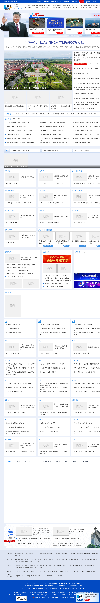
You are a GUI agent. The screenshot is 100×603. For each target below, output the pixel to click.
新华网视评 (8, 171)
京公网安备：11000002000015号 (43, 597)
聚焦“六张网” (56, 275)
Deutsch (75, 461)
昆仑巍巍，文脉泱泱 (12, 183)
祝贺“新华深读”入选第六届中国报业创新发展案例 (20, 142)
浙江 (41, 559)
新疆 (19, 561)
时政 (34, 5)
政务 (94, 5)
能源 (69, 7)
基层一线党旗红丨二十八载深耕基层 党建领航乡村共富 (25, 88)
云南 (85, 559)
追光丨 (8, 267)
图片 (92, 5)
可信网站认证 (71, 597)
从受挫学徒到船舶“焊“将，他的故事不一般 (51, 183)
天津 (19, 559)
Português (85, 461)
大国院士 (66, 278)
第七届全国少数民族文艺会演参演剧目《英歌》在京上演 (27, 445)
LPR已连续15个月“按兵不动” (14, 353)
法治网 (93, 571)
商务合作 (52, 588)
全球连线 (59, 5)
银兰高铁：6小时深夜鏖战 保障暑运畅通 (16, 166)
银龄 (56, 7)
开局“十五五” (47, 275)
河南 (56, 559)
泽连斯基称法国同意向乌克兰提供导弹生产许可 (86, 134)
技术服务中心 (57, 588)
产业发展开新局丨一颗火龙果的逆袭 (84, 412)
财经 (42, 5)
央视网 (36, 571)
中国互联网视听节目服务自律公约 (60, 597)
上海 (35, 559)
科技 (65, 5)
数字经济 (43, 7)
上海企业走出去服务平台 (36, 567)
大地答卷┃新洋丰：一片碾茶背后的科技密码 (18, 383)
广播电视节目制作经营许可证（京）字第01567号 (63, 592)
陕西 (91, 559)
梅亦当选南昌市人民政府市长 (14, 332)
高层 (32, 5)
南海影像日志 (58, 280)
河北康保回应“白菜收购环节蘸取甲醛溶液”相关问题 (54, 142)
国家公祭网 (77, 565)
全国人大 (23, 575)
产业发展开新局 (48, 280)
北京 (16, 559)
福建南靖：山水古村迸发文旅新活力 (84, 387)
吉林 (31, 559)
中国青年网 (42, 571)
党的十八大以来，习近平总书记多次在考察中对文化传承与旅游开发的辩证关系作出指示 (30, 47)
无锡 (34, 561)
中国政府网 (17, 565)
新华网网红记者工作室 (45, 230)
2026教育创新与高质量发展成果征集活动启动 (52, 328)
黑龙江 (27, 561)
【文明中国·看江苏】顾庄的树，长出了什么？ (52, 364)
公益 (84, 7)
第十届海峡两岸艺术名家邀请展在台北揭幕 (18, 138)
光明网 (70, 571)
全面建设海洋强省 (90, 29)
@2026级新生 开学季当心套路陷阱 (49, 222)
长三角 (37, 561)
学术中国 (48, 7)
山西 (25, 559)
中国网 (20, 571)
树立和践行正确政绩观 (81, 63)
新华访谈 (41, 171)
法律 (97, 5)
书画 (78, 5)
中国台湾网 (55, 571)
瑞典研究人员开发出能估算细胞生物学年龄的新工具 (53, 113)
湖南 (63, 559)
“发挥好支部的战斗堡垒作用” (36, 29)
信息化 (39, 7)
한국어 (66, 461)
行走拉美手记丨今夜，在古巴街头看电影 (18, 270)
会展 (71, 7)
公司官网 (16, 6)
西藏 (88, 559)
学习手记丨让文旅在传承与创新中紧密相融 (54, 42)
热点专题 (46, 252)
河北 (22, 559)
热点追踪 (41, 210)
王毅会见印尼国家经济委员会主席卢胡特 (18, 122)
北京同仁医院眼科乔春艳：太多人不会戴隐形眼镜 (54, 391)
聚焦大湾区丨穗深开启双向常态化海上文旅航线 (20, 273)
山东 (53, 559)
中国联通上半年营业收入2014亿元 (15, 412)
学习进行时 (27, 5)
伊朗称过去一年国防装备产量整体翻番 (88, 102)
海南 (72, 559)
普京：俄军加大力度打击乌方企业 (82, 130)
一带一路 (87, 7)
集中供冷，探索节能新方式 (81, 353)
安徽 (44, 559)
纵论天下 (46, 286)
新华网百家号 (95, 553)
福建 (47, 559)
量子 (70, 5)
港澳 (47, 5)
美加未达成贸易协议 (79, 98)
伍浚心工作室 (82, 245)
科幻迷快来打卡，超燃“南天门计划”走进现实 (86, 364)
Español (18, 461)
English (9, 461)
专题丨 (76, 87)
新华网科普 (8, 230)
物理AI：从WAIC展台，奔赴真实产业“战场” (52, 202)
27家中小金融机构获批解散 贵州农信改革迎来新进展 (27, 347)
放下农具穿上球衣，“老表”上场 (18, 267)
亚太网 (91, 7)
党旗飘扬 (46, 278)
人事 (37, 5)
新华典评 (54, 283)
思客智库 (54, 5)
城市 (63, 7)
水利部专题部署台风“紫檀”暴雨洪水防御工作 (86, 89)
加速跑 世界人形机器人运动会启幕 (83, 73)
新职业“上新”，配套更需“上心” (83, 150)
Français (27, 461)
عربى (36, 461)
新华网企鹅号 (18, 555)
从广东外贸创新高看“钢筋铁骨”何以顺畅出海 (18, 202)
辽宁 (28, 559)
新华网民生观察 (10, 210)
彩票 (74, 7)
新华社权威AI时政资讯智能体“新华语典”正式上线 (66, 538)
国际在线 (25, 571)
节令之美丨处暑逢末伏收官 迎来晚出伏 (85, 93)
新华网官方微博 (42, 553)
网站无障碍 (74, 1)
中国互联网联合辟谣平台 (62, 565)
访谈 (86, 5)
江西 (50, 559)
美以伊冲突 (60, 286)
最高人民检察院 (58, 575)
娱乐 (76, 7)
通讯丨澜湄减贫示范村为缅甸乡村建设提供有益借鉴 (21, 264)
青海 (97, 559)
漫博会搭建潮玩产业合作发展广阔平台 (84, 372)
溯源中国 (60, 7)
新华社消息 (47, 283)
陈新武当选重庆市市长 (12, 328)
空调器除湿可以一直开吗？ (13, 242)
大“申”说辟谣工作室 (48, 245)
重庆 (75, 559)
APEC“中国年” (65, 275)
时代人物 (60, 278)
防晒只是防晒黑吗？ (79, 222)
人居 (39, 400)
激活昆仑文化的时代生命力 (51, 150)
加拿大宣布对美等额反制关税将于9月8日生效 (85, 122)
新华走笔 (61, 283)
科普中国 (83, 565)
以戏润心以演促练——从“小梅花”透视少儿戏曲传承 (20, 451)
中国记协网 (71, 565)
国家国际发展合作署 (42, 565)
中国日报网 (31, 571)
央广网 (66, 571)
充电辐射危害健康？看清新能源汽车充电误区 (52, 368)
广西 (69, 559)
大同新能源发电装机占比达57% (15, 427)
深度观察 (8, 252)
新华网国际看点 (77, 171)
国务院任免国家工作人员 (13, 324)
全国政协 (35, 575)
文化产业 (75, 360)
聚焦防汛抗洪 (67, 280)
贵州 (81, 559)
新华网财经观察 (10, 190)
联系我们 (33, 588)
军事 (84, 5)
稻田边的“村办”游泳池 (94, 63)
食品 (31, 7)
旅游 (66, 7)
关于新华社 (39, 1)
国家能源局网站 (90, 565)
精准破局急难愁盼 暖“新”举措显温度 (16, 126)
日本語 (57, 461)
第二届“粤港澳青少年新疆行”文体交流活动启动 (19, 130)
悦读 (81, 7)
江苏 (38, 559)
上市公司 (96, 7)
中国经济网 (48, 571)
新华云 (62, 588)
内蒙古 (22, 561)
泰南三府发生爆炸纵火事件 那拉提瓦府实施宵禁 (86, 126)
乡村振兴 (52, 7)
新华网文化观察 (77, 190)
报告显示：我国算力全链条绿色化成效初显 (52, 126)
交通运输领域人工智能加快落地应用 (84, 324)
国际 (40, 5)
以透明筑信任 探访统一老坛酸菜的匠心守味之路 (19, 387)
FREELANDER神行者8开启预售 (49, 353)
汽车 (29, 7)
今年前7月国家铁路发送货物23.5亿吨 (50, 427)
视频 (89, 5)
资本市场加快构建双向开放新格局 (83, 423)
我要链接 (37, 588)
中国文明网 (24, 565)
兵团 (31, 561)
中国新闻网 (81, 571)
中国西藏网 (61, 571)
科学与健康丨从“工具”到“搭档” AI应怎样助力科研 (53, 122)
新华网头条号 (87, 553)
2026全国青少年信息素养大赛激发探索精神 (19, 134)
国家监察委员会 (42, 575)
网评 (45, 5)
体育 (73, 5)
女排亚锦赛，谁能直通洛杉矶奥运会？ (84, 451)
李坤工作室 (66, 245)
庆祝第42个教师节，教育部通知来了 (50, 324)
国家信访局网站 (18, 567)
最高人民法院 (50, 575)
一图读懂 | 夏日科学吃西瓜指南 (15, 391)
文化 (76, 5)
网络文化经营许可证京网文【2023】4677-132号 (21, 594)
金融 (26, 7)
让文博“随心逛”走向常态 (13, 222)
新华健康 (75, 210)
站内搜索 (95, 1)
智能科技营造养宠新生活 (81, 83)
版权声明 (42, 588)
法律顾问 (47, 588)
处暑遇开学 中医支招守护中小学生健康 (50, 134)
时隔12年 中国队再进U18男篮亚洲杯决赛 (51, 130)
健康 (81, 5)
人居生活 (35, 7)
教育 (62, 5)
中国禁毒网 (26, 567)
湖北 (60, 559)
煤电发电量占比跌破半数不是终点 (15, 423)
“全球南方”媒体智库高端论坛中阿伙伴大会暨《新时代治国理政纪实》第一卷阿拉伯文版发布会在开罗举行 (41, 531)
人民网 (16, 571)
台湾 (50, 5)
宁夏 (16, 561)
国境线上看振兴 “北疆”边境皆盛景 (14, 106)
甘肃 (94, 559)
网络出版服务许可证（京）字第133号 (42, 594)
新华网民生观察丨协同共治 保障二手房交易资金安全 (61, 406)
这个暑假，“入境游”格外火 (61, 216)
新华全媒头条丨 (25, 257)
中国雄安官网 (51, 565)
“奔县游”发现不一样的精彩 (27, 177)
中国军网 (75, 571)
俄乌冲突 (53, 286)
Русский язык (47, 461)
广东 (66, 559)
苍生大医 (69, 29)
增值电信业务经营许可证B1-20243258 (41, 592)
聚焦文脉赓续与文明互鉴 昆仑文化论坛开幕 (30, 543)
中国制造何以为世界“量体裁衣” (21, 150)
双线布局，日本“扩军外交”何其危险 (84, 108)
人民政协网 (87, 571)
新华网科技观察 (43, 190)
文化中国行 (54, 278)
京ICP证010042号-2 (57, 594)
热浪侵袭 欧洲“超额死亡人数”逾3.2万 (83, 142)
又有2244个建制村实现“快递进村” (49, 372)
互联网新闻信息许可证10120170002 (23, 592)
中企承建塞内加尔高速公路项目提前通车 (26, 113)
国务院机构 (29, 575)
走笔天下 (67, 283)
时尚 (79, 7)
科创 (68, 5)
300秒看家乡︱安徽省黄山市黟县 (49, 431)
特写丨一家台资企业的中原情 (15, 276)
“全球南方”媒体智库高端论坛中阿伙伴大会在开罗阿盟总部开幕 (77, 531)
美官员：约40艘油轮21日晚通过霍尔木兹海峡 (83, 113)
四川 (78, 559)
